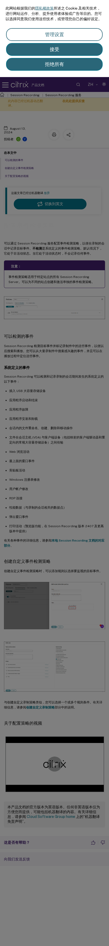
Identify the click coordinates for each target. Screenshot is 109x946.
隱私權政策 (44, 8)
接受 (54, 49)
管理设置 (54, 34)
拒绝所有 (54, 64)
